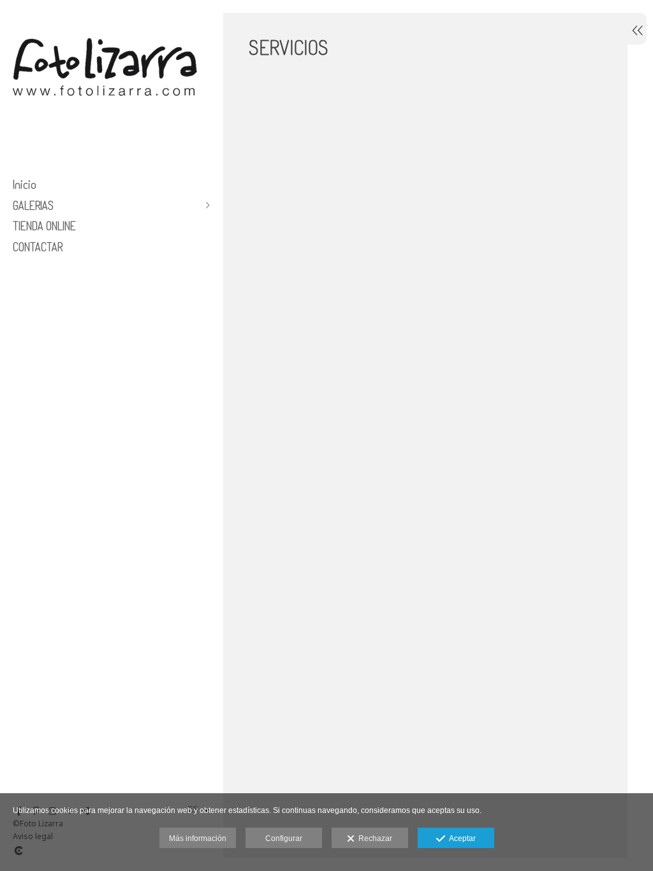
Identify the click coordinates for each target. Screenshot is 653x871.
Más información (197, 838)
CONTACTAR (37, 247)
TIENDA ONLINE (44, 226)
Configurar (283, 838)
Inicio (24, 184)
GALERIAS (33, 205)
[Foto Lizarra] (105, 120)
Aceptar (460, 838)
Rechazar (373, 838)
